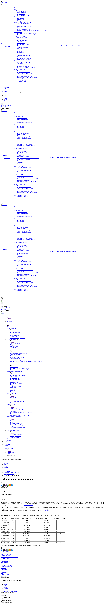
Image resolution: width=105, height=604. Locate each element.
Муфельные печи (21, 11)
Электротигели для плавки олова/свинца (27, 33)
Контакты (74, 45)
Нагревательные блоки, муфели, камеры (27, 77)
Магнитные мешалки (22, 47)
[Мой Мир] (12, 485)
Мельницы (20, 50)
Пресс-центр (4, 572)
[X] (4, 485)
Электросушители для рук (21, 83)
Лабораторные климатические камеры (27, 45)
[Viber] (6, 485)
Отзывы (63, 45)
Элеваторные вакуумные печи (25, 56)
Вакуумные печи (18, 54)
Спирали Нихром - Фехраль (24, 73)
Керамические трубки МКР (24, 62)
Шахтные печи (21, 25)
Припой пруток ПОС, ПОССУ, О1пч (26, 67)
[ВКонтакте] (1, 485)
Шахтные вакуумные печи (24, 59)
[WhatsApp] (8, 485)
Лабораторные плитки (23, 44)
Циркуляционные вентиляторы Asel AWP (28, 65)
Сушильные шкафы (19, 16)
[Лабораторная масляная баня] (4, 491)
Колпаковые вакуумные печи (24, 58)
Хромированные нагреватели (24, 76)
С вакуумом (20, 21)
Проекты (3, 570)
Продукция (4, 552)
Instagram (6, 99)
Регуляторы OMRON (22, 80)
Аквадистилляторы (22, 37)
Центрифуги (20, 48)
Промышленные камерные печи (22, 22)
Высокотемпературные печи (24, 15)
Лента (18, 70)
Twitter (5, 98)
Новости (58, 45)
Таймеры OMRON (22, 81)
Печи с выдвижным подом (24, 26)
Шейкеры (19, 51)
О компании (4, 43)
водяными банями (28, 505)
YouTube (6, 101)
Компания (3, 568)
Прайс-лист (69, 45)
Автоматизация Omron (20, 79)
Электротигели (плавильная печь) (26, 34)
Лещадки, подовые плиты (23, 66)
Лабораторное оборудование (21, 36)
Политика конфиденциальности (9, 591)
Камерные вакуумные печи (24, 55)
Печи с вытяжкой (21, 12)
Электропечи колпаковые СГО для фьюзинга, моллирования (33, 30)
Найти (2, 595)
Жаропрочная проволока (23, 72)
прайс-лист (46, 510)
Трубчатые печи (21, 14)
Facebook (6, 96)
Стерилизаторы (21, 43)
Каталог (13, 7)
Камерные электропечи (23, 23)
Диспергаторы (20, 52)
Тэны (18, 74)
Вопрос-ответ (52, 45)
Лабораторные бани (22, 40)
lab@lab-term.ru (5, 91)
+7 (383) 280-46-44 (6, 87)
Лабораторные (20, 18)
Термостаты (20, 41)
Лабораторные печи (19, 10)
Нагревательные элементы (21, 69)
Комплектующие (18, 61)
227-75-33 (3, 88)
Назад (9, 318)
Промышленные (21, 19)
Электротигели (18, 32)
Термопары (20, 63)
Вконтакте (6, 95)
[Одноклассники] (10, 485)
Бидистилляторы (21, 38)
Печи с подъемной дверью (24, 29)
